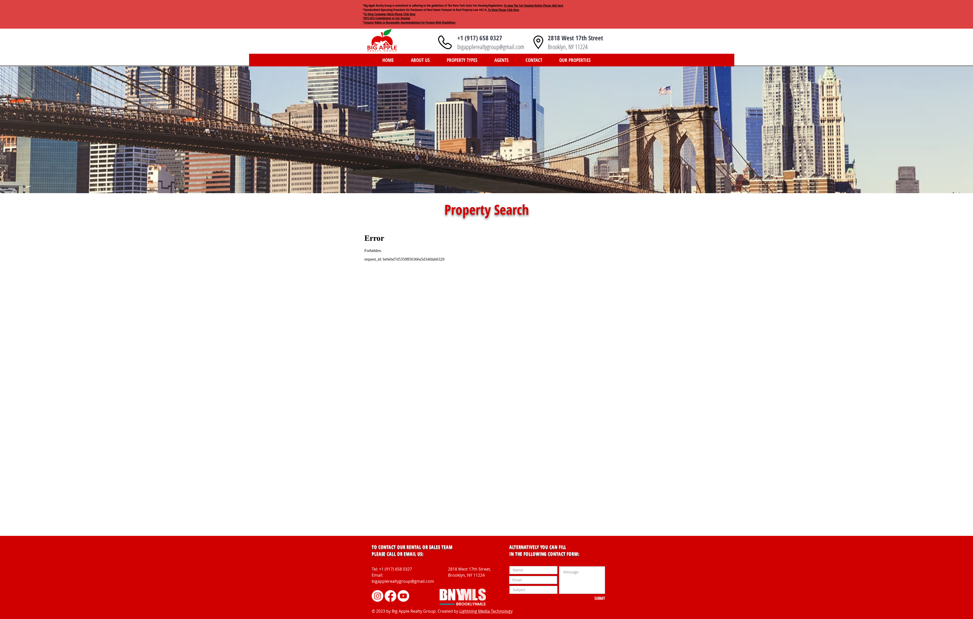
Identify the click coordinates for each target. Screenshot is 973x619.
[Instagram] (377, 596)
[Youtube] (403, 596)
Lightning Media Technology (486, 611)
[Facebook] (390, 596)
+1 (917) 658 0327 (479, 37)
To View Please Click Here (503, 10)
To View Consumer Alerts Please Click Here (390, 14)
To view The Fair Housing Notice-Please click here (533, 5)
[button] (462, 60)
